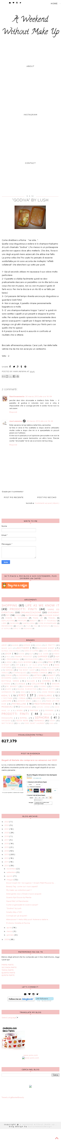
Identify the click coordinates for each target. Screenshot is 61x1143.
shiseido (7, 721)
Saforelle (37, 667)
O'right (6, 665)
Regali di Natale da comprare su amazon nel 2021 (29, 760)
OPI (18, 665)
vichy (52, 721)
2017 (6, 840)
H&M (57, 656)
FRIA (8, 656)
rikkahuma (8, 718)
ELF (31, 653)
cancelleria (28, 623)
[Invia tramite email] (3, 376)
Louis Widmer (25, 662)
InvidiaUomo (32, 659)
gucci (9, 689)
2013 (6, 854)
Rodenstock (22, 667)
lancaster (51, 698)
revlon (48, 714)
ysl (19, 723)
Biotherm (23, 648)
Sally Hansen (53, 667)
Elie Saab (43, 654)
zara (51, 723)
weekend (27, 628)
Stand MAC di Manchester (17, 901)
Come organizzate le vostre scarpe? (22, 905)
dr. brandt (12, 686)
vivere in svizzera (16, 618)
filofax (55, 686)
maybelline (19, 703)
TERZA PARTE (8, 970)
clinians (6, 684)
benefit (51, 675)
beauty (33, 621)
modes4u (8, 706)
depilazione (8, 621)
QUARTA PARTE (8, 972)
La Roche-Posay (51, 659)
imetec (34, 692)
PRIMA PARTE (8, 965)
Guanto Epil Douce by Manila (18, 897)
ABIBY (5, 645)
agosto (10, 876)
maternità (45, 626)
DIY (8, 615)
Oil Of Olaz (31, 665)
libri (4, 623)
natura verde (43, 707)
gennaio (10, 935)
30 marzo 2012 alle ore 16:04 (38, 396)
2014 (6, 851)
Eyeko (56, 654)
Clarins (55, 651)
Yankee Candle (39, 672)
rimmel (24, 718)
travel (52, 618)
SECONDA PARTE (9, 967)
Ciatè (45, 651)
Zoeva (9, 675)
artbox (38, 675)
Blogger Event (51, 615)
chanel (47, 680)
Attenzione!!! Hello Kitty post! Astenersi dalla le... (27, 919)
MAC (51, 662)
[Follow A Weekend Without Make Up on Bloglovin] (21, 1000)
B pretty (51, 645)
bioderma (7, 678)
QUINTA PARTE (8, 975)
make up (38, 618)
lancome (7, 701)
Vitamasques (20, 673)
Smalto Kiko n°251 (14, 912)
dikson (55, 683)
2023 (6, 821)
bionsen (22, 678)
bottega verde (11, 681)
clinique (21, 683)
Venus (5, 673)
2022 (6, 825)
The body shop (27, 670)
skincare (14, 623)
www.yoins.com (30, 1055)
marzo (10, 931)
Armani (27, 645)
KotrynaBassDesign (40, 1126)
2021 (6, 829)
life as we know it (42, 605)
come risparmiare (47, 623)
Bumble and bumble (11, 651)
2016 (6, 843)
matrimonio (32, 615)
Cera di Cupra (31, 651)
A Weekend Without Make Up (30, 26)
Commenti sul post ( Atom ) (47, 503)
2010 (6, 865)
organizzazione (30, 612)
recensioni (7, 626)
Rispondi (13, 412)
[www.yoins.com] (30, 1058)
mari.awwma (15, 421)
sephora (43, 717)
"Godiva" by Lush (13, 908)
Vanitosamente (16, 396)
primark (50, 710)
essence (43, 686)
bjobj (52, 678)
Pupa (46, 665)
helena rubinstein (27, 689)
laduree (36, 698)
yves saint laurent (35, 723)
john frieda (49, 692)
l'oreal (22, 698)
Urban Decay (48, 670)
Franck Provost (24, 656)
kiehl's (6, 695)
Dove (22, 654)
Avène (39, 645)
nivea (20, 710)
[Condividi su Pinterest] (17, 376)
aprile (9, 927)
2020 (7, 832)
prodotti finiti (23, 609)
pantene (35, 710)
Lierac (9, 662)
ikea (23, 692)
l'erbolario (45, 695)
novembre (11, 868)
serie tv (17, 628)
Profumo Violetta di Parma (18, 923)
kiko (22, 695)
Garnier (43, 656)
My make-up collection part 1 (19, 890)
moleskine (26, 707)
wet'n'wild (8, 723)
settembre (11, 872)
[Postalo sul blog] (6, 376)
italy (35, 626)
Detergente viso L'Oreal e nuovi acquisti (23, 894)
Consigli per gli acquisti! (16, 915)
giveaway (53, 612)
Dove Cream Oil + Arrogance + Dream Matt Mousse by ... (31, 883)
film (28, 626)
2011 (6, 862)
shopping (9, 605)
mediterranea (43, 703)
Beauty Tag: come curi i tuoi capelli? (22, 886)
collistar (38, 683)
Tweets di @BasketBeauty (13, 1097)
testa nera (22, 720)
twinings (39, 720)
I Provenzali (13, 659)
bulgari (31, 681)
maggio (10, 879)
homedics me (9, 692)
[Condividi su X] (10, 376)
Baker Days (7, 648)
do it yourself (49, 621)
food (18, 615)
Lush (40, 662)
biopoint (38, 678)
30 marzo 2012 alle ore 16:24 (40, 421)
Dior (9, 653)
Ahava (15, 645)
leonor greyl (25, 701)
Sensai (10, 670)
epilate (19, 626)
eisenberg (28, 686)
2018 (6, 836)
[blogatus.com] (30, 1087)
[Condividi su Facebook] (14, 376)
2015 (6, 847)
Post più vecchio (46, 497)
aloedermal (23, 675)
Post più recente (13, 497)
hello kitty (49, 689)
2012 (6, 858)
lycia (39, 701)
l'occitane (7, 698)
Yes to (55, 673)
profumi (22, 621)
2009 (7, 939)
